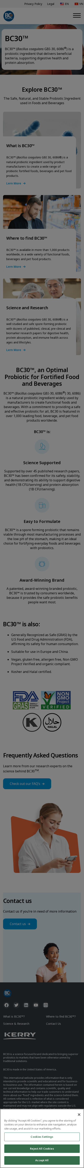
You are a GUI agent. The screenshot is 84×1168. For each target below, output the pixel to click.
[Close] (79, 1114)
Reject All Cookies (42, 1148)
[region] (42, 1138)
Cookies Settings (42, 1137)
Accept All (42, 1160)
